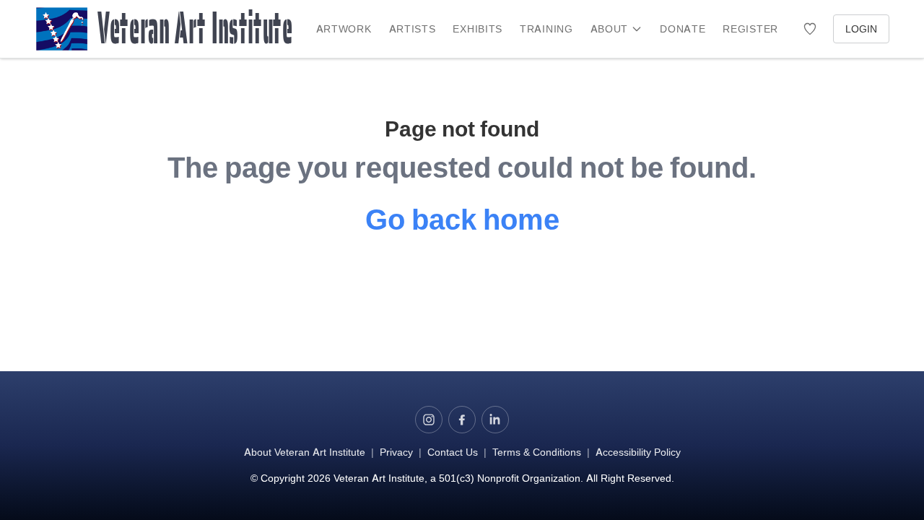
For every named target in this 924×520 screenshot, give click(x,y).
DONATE (682, 28)
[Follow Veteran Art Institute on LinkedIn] (495, 419)
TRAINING (546, 28)
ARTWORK (344, 28)
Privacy (396, 452)
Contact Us (452, 452)
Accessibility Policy (638, 452)
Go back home (462, 219)
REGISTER (750, 28)
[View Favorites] (810, 28)
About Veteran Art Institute (304, 452)
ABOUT (609, 28)
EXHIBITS (477, 28)
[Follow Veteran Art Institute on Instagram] (429, 419)
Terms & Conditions (536, 452)
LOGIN (861, 28)
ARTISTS (412, 28)
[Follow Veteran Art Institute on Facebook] (462, 419)
